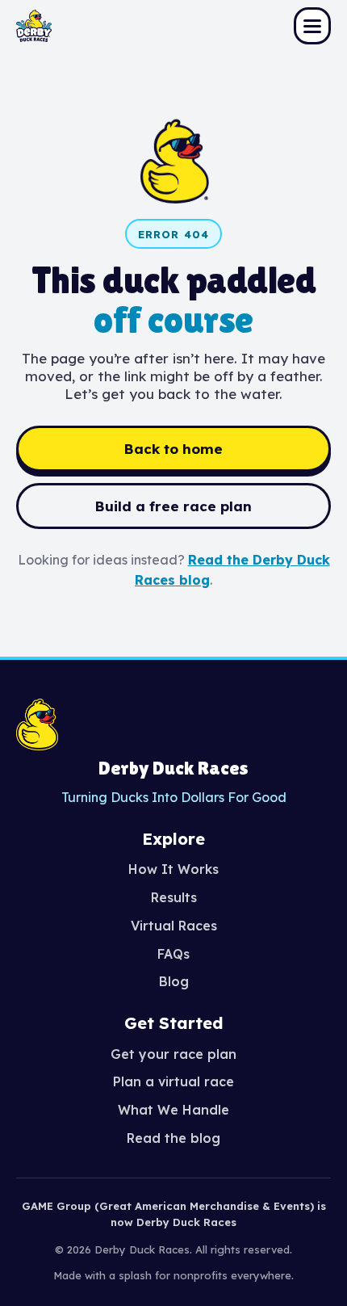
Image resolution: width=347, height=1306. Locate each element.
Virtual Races (174, 926)
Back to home (173, 448)
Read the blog (173, 1138)
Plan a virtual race (173, 1081)
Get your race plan (173, 1054)
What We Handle (173, 1110)
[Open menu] (312, 25)
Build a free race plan (173, 506)
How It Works (173, 869)
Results (174, 897)
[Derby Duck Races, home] (34, 26)
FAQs (173, 954)
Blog (174, 981)
